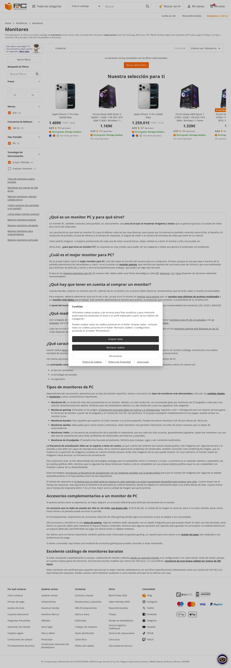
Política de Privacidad (119, 361)
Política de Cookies (92, 361)
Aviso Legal (143, 361)
